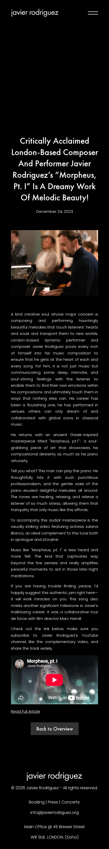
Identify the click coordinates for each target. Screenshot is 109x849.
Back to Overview (54, 728)
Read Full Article (25, 711)
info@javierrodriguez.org (54, 812)
